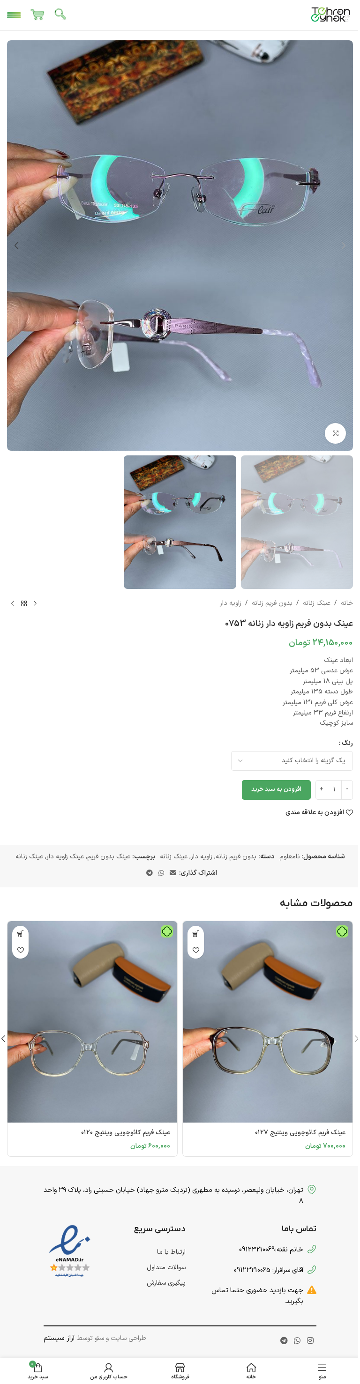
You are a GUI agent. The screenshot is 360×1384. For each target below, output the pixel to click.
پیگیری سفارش (166, 1283)
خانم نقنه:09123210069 (271, 1249)
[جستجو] (61, 15)
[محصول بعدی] (12, 604)
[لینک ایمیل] (173, 873)
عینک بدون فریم (108, 857)
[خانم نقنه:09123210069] (311, 1249)
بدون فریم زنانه (272, 603)
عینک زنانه (316, 603)
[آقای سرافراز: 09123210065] (311, 1269)
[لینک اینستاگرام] (310, 1340)
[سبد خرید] (37, 15)
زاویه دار (230, 603)
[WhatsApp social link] (161, 873)
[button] (343, 245)
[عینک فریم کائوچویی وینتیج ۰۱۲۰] (92, 1022)
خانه (347, 603)
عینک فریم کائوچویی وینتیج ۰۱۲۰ (125, 1133)
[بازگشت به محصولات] (24, 604)
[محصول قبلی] (35, 604)
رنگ (347, 743)
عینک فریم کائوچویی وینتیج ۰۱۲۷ (300, 1133)
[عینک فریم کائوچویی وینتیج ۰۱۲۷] (267, 1022)
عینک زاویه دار (65, 857)
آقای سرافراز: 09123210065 (268, 1270)
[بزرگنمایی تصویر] (335, 433)
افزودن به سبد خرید (276, 789)
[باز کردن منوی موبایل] (14, 15)
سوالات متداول (166, 1267)
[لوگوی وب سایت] (331, 15)
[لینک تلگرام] (149, 873)
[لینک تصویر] (70, 1251)
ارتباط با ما (171, 1252)
